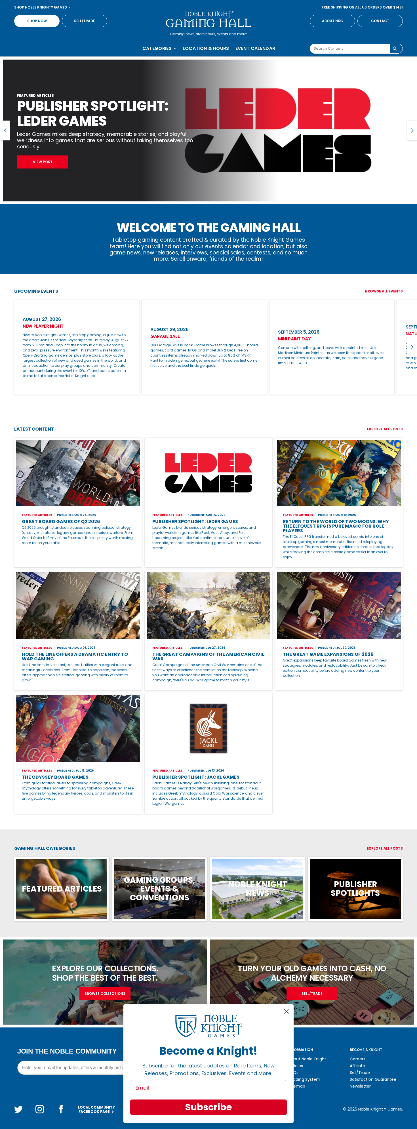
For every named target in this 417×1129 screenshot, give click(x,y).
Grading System (304, 1079)
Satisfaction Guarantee (373, 1079)
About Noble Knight (307, 1059)
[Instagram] (40, 1109)
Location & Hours (206, 48)
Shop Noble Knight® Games (41, 7)
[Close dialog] (286, 1011)
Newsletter (360, 1086)
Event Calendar (255, 48)
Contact (380, 20)
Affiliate (357, 1066)
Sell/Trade (84, 20)
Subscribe (208, 1107)
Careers (357, 1059)
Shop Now (37, 20)
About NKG (332, 20)
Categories (157, 48)
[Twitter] (18, 1109)
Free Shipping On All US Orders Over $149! (362, 7)
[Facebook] (61, 1109)
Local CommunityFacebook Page (96, 1109)
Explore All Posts (385, 429)
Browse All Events (384, 291)
